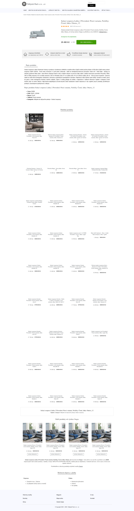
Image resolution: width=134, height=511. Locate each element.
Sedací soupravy (79, 412)
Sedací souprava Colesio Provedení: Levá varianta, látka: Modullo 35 (78, 267)
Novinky (25, 498)
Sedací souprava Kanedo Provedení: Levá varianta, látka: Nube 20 (56, 397)
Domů (25, 10)
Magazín (59, 495)
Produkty (29, 14)
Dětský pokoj (106, 10)
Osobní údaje (60, 502)
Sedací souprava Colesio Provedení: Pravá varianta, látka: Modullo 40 (100, 202)
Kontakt (92, 498)
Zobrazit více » (103, 32)
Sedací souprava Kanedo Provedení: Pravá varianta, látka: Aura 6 (34, 300)
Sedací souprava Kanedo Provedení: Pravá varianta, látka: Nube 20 (100, 397)
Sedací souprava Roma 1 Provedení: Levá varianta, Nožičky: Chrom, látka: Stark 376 (55, 447)
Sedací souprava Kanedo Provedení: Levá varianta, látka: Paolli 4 (78, 333)
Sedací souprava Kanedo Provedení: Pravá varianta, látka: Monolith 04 (100, 365)
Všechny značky (27, 495)
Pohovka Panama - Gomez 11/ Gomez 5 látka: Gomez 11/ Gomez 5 (34, 170)
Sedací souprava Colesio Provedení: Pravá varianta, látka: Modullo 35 (56, 202)
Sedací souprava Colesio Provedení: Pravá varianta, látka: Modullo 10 (56, 234)
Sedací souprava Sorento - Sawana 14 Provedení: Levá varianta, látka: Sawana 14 (100, 300)
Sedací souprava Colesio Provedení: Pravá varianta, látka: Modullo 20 (56, 267)
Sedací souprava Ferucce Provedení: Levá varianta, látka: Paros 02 (34, 136)
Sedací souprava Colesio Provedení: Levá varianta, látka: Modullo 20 (34, 267)
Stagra (81, 32)
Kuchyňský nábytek (93, 10)
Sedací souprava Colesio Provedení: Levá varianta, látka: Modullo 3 (78, 397)
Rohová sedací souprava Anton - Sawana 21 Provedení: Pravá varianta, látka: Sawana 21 (56, 136)
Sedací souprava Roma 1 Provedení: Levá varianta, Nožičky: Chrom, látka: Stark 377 (78, 447)
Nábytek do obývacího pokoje (37, 10)
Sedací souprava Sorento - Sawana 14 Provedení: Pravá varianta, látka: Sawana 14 (56, 333)
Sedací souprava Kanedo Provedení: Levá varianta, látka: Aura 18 (78, 300)
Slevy (24, 502)
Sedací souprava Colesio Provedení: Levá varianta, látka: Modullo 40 (78, 202)
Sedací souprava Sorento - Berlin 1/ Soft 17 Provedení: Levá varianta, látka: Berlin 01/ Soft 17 (56, 300)
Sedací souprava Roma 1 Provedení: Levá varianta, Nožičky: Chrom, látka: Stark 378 (101, 447)
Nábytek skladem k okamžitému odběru (73, 10)
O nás (92, 495)
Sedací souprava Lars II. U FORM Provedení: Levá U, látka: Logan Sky (78, 234)
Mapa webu (60, 498)
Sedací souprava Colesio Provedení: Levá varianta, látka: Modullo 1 (78, 365)
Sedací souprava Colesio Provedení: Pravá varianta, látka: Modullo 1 (34, 397)
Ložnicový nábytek (54, 10)
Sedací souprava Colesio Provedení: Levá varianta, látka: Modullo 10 (34, 234)
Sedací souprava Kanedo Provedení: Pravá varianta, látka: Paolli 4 (34, 365)
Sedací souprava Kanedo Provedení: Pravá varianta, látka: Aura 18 (34, 333)
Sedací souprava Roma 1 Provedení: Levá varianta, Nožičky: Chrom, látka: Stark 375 (32, 447)
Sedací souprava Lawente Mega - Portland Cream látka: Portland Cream (34, 202)
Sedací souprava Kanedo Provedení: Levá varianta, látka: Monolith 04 (56, 365)
